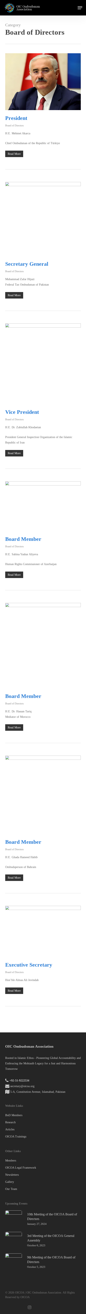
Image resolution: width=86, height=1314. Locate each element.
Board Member (23, 539)
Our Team (11, 1189)
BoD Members (13, 1115)
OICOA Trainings (15, 1136)
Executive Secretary (28, 965)
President (16, 118)
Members (10, 1160)
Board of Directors (14, 125)
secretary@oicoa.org (22, 1086)
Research (10, 1122)
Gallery (9, 1181)
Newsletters (12, 1174)
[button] (80, 8)
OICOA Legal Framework (20, 1167)
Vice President (22, 412)
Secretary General (26, 264)
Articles (9, 1129)
